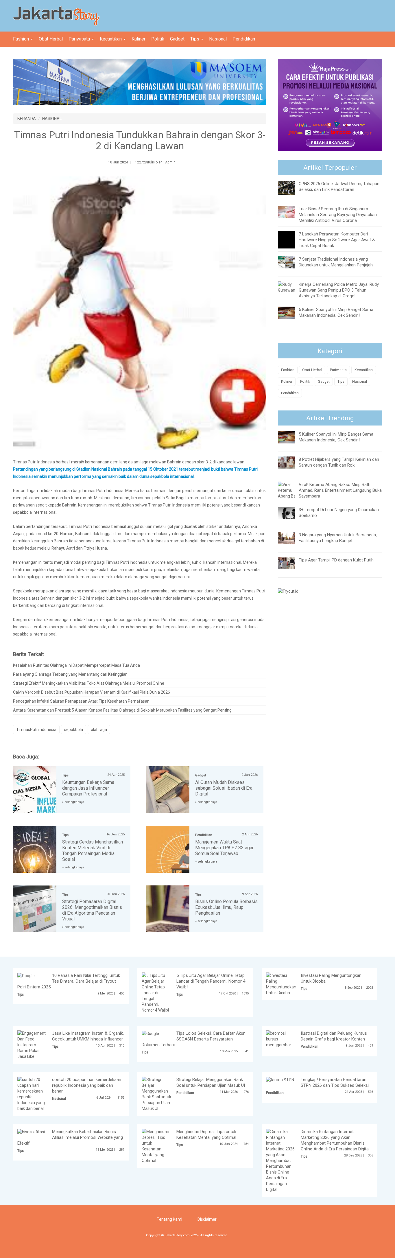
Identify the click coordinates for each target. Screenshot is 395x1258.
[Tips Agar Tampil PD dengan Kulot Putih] (291, 562)
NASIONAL (52, 118)
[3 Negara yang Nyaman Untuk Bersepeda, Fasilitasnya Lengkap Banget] (291, 537)
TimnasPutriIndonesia (36, 729)
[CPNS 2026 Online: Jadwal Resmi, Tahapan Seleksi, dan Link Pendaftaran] (291, 187)
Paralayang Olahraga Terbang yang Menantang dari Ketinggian (70, 674)
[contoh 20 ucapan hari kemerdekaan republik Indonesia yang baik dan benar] (32, 1093)
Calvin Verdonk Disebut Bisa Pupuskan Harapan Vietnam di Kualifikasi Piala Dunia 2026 (91, 692)
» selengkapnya (73, 802)
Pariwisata (80, 39)
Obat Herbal (51, 39)
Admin (170, 162)
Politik (157, 39)
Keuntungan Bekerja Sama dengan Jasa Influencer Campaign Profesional (88, 788)
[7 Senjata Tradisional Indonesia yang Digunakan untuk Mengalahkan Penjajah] (291, 262)
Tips (195, 39)
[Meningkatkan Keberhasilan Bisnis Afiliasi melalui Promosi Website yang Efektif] (31, 1131)
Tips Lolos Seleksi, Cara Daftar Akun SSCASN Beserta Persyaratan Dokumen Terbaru (194, 1039)
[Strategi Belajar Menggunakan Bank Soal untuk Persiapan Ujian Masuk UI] (156, 1093)
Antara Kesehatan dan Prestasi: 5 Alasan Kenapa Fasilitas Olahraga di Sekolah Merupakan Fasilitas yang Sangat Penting (122, 710)
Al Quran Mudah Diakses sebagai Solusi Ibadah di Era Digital (223, 788)
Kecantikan (111, 39)
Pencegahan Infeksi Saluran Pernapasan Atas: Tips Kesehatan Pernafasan (81, 701)
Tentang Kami (169, 1219)
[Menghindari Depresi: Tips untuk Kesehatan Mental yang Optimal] (156, 1145)
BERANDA (26, 118)
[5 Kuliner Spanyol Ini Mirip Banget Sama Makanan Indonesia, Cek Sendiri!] (291, 312)
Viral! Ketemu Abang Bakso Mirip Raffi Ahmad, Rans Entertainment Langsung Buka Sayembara (340, 490)
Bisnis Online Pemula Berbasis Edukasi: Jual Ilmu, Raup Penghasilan (226, 907)
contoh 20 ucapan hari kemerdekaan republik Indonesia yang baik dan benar (86, 1085)
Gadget (177, 39)
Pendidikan (243, 39)
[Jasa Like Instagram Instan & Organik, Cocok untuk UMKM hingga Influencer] (32, 1044)
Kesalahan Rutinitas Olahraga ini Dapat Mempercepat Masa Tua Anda (76, 665)
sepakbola (73, 729)
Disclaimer (207, 1219)
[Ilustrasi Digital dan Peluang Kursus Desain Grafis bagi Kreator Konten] (281, 1038)
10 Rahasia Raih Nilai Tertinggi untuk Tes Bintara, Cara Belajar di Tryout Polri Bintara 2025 (68, 981)
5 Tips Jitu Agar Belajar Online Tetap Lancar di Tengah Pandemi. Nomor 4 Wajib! (210, 981)
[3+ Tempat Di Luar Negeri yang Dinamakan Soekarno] (291, 512)
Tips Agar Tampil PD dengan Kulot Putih (336, 560)
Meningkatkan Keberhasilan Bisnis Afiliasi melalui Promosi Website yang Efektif (70, 1137)
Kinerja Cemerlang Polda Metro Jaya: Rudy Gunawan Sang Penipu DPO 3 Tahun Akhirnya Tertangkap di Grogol (339, 290)
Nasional (218, 39)
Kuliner (138, 39)
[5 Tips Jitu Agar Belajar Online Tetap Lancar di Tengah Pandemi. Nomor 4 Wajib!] (156, 992)
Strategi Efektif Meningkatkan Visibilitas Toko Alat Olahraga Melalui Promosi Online (88, 683)
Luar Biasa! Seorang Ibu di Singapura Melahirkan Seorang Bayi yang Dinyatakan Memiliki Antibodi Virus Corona (338, 214)
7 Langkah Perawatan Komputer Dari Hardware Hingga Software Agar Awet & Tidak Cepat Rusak (337, 239)
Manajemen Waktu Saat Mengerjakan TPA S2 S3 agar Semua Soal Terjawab (224, 847)
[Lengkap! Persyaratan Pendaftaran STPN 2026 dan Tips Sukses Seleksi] (280, 1079)
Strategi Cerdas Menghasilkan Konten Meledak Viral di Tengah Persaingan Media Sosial (92, 850)
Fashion (21, 39)
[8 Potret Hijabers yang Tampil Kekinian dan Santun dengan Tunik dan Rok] (291, 462)
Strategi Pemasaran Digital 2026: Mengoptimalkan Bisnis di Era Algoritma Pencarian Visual (92, 910)
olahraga (99, 729)
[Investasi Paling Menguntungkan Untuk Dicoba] (281, 983)
